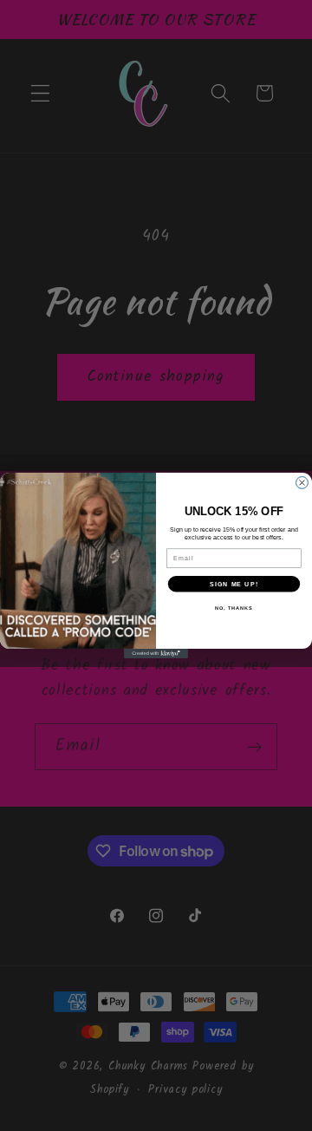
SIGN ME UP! (234, 583)
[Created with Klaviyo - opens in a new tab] (156, 653)
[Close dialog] (302, 483)
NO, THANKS (234, 608)
